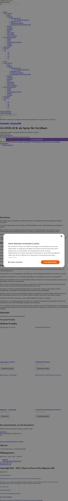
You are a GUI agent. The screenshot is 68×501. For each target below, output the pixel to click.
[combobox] (61, 236)
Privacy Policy (12, 257)
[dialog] (34, 250)
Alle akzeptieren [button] (50, 262)
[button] (15, 262)
